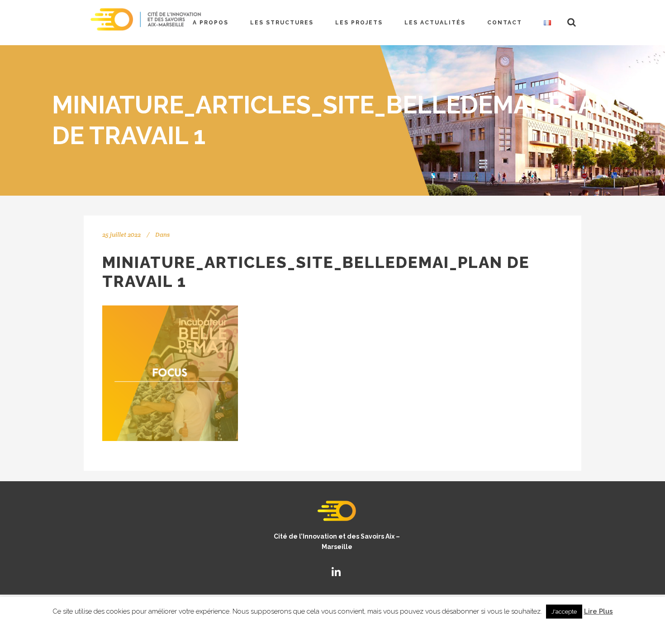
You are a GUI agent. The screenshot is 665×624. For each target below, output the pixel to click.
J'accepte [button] (564, 611)
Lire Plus (598, 611)
